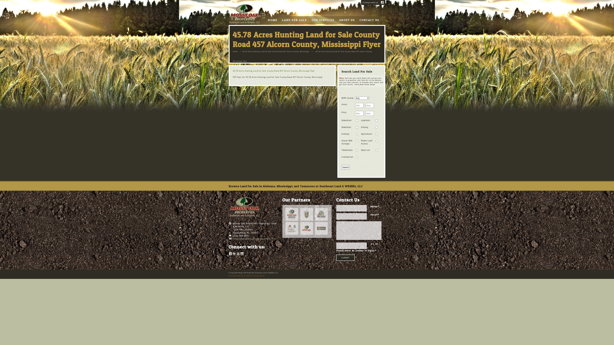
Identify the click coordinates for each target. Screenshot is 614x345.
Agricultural (367, 134)
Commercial (348, 157)
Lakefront (365, 120)
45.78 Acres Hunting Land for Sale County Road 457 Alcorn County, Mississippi (275, 51)
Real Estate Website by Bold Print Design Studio (246, 276)
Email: (375, 214)
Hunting (346, 134)
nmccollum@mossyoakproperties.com (254, 238)
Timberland (347, 150)
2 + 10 (374, 243)
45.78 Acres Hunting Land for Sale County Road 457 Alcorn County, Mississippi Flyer (274, 70)
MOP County (348, 98)
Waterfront (347, 120)
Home (235, 51)
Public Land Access (366, 142)
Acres (344, 104)
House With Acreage (347, 142)
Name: (375, 206)
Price (344, 112)
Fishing (365, 127)
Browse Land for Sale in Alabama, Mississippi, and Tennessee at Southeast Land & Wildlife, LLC (296, 186)
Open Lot (365, 150)
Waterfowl (346, 127)
